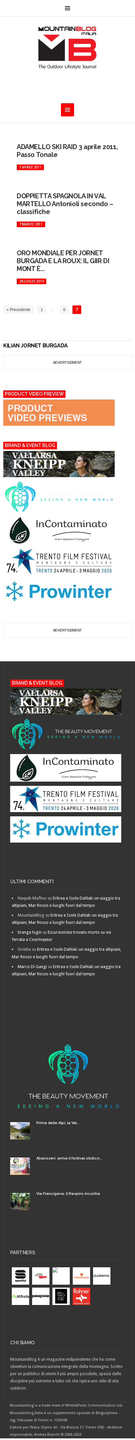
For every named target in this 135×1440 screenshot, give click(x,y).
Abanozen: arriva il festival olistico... (69, 1158)
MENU (67, 8)
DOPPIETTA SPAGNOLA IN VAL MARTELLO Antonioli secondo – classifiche (65, 204)
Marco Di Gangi (32, 966)
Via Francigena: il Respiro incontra (68, 1194)
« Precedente (18, 309)
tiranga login (30, 932)
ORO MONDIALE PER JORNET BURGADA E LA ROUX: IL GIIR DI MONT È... (63, 261)
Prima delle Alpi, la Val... (58, 1123)
